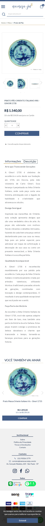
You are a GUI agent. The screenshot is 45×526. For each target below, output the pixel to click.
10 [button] (37, 419)
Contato (22, 447)
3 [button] (11, 419)
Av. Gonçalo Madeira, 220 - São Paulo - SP (22, 464)
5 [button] (19, 419)
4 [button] (15, 419)
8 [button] (30, 419)
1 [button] (20, 93)
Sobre (22, 439)
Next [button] (41, 83)
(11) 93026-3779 (23, 458)
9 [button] (33, 419)
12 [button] (22, 423)
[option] (10, 85)
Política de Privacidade (22, 442)
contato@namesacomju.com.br (24, 461)
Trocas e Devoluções (22, 445)
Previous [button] (4, 83)
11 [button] (41, 419)
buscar (3, 14)
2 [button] (24, 93)
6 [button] (22, 419)
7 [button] (26, 419)
